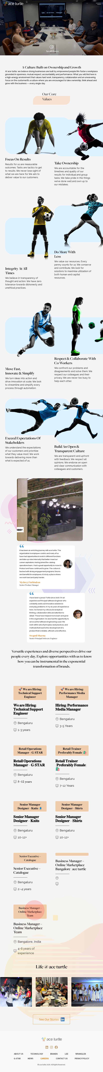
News (30, 1059)
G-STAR (17, 1059)
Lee (66, 1054)
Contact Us (62, 1059)
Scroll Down (52, 50)
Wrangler (80, 1054)
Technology (36, 1054)
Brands (54, 1054)
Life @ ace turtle (51, 966)
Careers (44, 1059)
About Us (18, 1054)
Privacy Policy (82, 1059)
